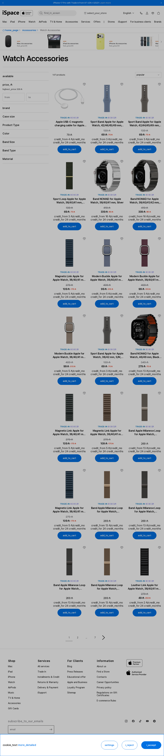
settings (109, 745)
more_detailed (27, 745)
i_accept (151, 745)
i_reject (129, 745)
